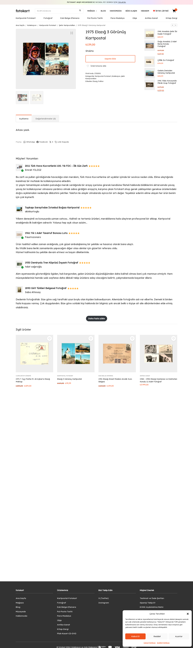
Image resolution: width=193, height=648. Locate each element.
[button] (187, 614)
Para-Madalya (117, 18)
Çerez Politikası (150, 643)
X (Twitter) (103, 598)
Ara (80, 10)
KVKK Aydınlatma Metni (151, 607)
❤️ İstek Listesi (160, 11)
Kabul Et (135, 636)
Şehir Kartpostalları (67, 25)
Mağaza (91, 11)
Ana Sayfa (20, 25)
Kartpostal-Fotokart (26, 18)
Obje (134, 18)
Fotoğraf (48, 18)
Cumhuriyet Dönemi (23, 376)
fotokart (23, 11)
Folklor (101, 81)
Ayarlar (178, 636)
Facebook (43, 142)
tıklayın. (122, 2)
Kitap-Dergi (171, 18)
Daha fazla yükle (96, 318)
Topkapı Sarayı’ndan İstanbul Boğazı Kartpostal (52, 207)
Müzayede (21, 611)
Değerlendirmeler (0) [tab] (46, 118)
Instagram (103, 602)
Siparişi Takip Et (147, 602)
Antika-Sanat (151, 18)
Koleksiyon (31, 25)
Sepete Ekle (110, 58)
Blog (103, 11)
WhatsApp (30, 142)
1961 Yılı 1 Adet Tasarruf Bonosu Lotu (46, 233)
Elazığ (95, 81)
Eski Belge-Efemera (69, 18)
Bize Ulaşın (131, 11)
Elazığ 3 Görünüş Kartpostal (69, 379)
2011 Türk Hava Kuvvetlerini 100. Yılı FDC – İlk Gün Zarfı (56, 165)
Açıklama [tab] (23, 118)
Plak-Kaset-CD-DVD (66, 633)
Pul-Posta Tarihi (95, 18)
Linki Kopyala (63, 142)
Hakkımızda (116, 11)
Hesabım (145, 11)
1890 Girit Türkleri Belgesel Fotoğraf (45, 288)
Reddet (157, 636)
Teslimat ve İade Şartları (152, 598)
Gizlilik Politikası (163, 643)
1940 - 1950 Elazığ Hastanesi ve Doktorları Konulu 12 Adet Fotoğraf (158, 380)
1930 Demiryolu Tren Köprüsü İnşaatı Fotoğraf (51, 262)
